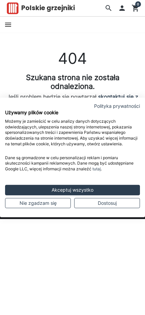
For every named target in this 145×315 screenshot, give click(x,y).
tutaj (96, 168)
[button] (108, 8)
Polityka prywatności (117, 106)
